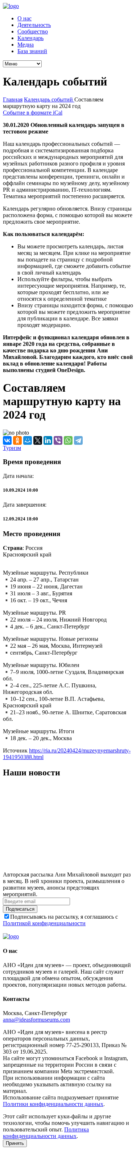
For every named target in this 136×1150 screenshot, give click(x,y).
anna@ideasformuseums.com (36, 1020)
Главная (12, 99)
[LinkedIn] (48, 440)
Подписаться (20, 909)
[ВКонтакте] (7, 440)
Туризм (12, 448)
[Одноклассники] (17, 440)
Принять (15, 1143)
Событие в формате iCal (32, 112)
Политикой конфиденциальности (44, 923)
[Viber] (58, 440)
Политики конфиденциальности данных (53, 1104)
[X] (37, 440)
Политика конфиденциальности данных (46, 1132)
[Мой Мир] (27, 440)
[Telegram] (78, 440)
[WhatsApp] (68, 440)
